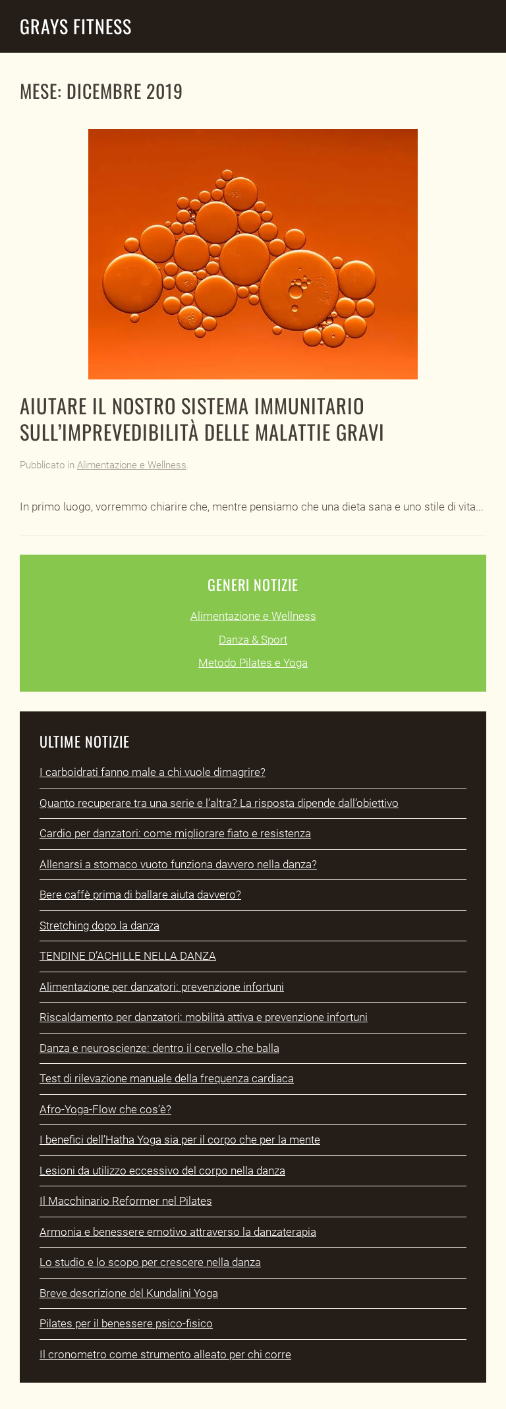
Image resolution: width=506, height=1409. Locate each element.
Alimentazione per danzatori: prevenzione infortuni (162, 986)
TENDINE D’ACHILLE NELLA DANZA (128, 955)
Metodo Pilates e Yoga (253, 662)
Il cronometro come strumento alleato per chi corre (165, 1354)
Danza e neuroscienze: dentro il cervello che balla (159, 1048)
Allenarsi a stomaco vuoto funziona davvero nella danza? (178, 864)
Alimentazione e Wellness (131, 465)
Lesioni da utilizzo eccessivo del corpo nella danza (162, 1170)
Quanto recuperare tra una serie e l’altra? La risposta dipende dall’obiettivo (219, 803)
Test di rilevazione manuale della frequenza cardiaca (167, 1078)
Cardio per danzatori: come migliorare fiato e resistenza (175, 833)
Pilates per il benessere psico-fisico (126, 1323)
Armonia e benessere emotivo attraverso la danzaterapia (178, 1231)
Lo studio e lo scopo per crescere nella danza (150, 1262)
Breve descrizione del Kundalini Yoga (129, 1293)
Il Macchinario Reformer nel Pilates (126, 1200)
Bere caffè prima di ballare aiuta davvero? (140, 894)
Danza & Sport (253, 639)
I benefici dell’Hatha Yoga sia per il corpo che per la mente (180, 1139)
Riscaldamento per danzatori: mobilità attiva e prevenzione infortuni (204, 1017)
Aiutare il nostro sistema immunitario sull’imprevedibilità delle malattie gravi (202, 418)
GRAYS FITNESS (76, 26)
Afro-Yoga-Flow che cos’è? (105, 1109)
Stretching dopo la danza (99, 925)
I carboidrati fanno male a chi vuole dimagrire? (153, 772)
